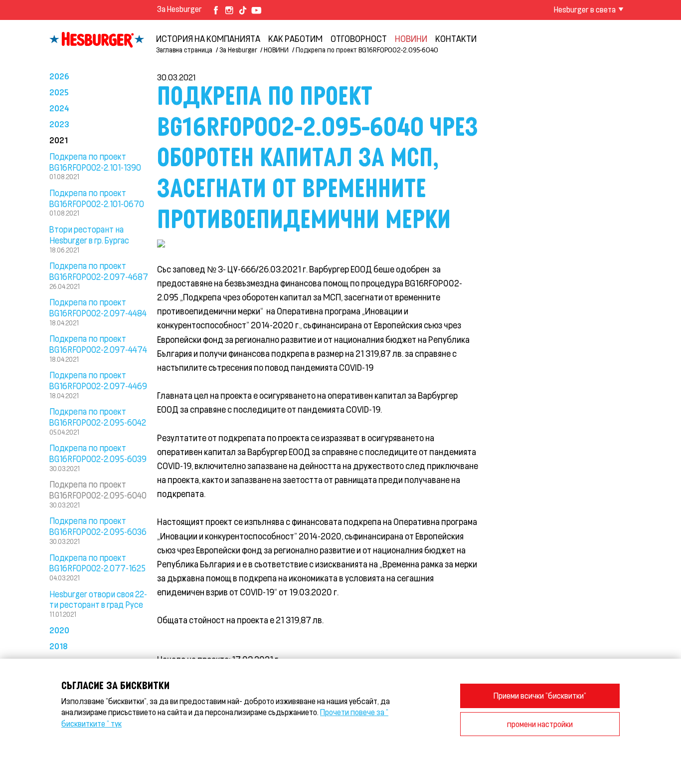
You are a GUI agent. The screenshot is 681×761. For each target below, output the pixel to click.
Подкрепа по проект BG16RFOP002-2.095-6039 (98, 453)
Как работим (295, 38)
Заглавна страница (184, 49)
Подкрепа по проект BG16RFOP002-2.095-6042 (97, 416)
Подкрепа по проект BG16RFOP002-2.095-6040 (98, 489)
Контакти (456, 38)
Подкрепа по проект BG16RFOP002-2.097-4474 (98, 343)
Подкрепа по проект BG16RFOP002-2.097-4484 (98, 307)
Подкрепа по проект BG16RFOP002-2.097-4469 (98, 380)
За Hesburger (179, 8)
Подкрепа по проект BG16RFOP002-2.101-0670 (96, 198)
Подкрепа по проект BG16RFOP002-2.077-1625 (97, 562)
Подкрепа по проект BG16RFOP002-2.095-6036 (98, 525)
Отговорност (359, 38)
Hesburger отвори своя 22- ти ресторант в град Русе (98, 599)
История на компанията (208, 38)
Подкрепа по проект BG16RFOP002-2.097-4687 (98, 270)
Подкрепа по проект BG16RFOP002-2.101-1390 (95, 161)
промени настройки (540, 724)
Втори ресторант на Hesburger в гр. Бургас (89, 234)
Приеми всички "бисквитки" (540, 695)
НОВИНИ (411, 38)
